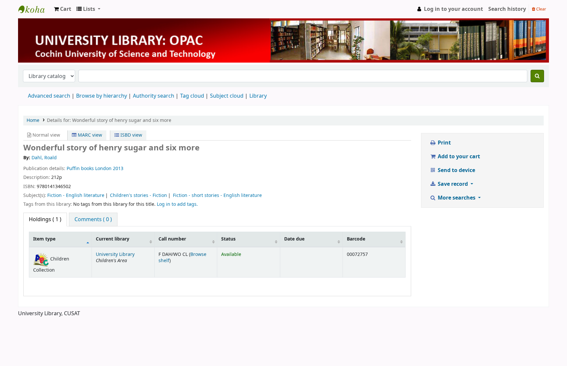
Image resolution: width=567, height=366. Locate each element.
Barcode (356, 239)
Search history (507, 9)
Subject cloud (226, 96)
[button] (62, 9)
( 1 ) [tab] (45, 219)
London (103, 168)
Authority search (153, 96)
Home (33, 120)
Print (443, 143)
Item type (44, 239)
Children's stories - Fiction (138, 195)
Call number (172, 239)
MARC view (89, 135)
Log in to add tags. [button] (177, 204)
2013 (118, 168)
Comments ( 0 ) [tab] (93, 219)
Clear (540, 9)
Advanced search (49, 96)
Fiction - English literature (75, 195)
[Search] (537, 76)
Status (228, 239)
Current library (112, 239)
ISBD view (130, 135)
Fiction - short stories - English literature (217, 195)
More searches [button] (456, 198)
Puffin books (80, 168)
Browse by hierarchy (101, 96)
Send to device (455, 170)
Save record (452, 184)
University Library (34, 9)
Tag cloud (192, 96)
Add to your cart (458, 157)
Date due (294, 239)
